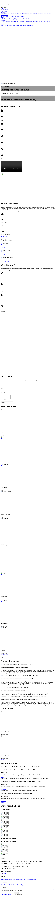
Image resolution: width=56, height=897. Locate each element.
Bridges (2, 17)
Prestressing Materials (6, 21)
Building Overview (5, 13)
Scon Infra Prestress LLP (7, 894)
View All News (4, 802)
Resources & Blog (15, 25)
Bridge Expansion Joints (24, 21)
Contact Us (8, 884)
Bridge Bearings (14, 21)
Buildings (3, 12)
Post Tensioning (14, 879)
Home (2, 11)
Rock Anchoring (4, 15)
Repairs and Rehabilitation (24, 18)
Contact (6, 22)
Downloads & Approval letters (27, 25)
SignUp (16, 893)
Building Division (4, 254)
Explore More (4, 236)
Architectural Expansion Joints (44, 13)
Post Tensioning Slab (35, 21)
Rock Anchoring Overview (7, 16)
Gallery (9, 25)
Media (2, 24)
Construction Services (45, 21)
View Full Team (4, 654)
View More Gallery (5, 759)
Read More (3, 777)
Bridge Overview (5, 18)
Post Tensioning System (15, 13)
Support (23, 884)
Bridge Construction (5, 879)
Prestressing (28, 879)
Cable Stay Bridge (13, 18)
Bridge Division (4, 247)
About (5, 11)
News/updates (4, 25)
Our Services (14, 884)
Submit (2, 402)
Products (3, 20)
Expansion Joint (21, 879)
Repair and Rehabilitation (6, 261)
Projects (2, 22)
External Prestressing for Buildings (29, 13)
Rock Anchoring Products (19, 16)
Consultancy (34, 879)
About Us (3, 884)
